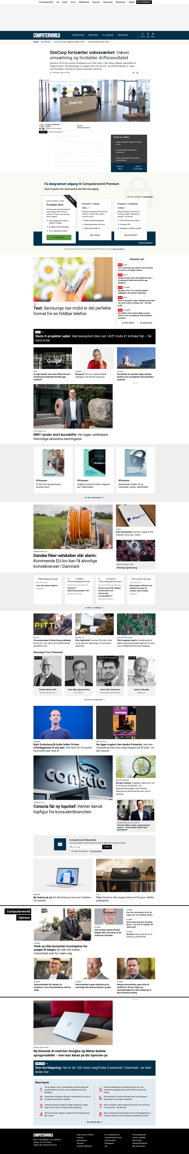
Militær (78, 637)
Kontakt (131, 2)
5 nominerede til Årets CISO (98, 42)
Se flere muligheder (145, 243)
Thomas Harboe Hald (47, 690)
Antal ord (120, 166)
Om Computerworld (46, 2)
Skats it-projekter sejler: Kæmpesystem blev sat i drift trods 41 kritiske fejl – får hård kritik (136, 303)
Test (35, 304)
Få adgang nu (59, 237)
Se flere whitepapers (94, 497)
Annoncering (107, 2)
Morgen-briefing (122, 780)
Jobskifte (37, 802)
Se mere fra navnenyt (93, 700)
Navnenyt (80, 1143)
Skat (125, 297)
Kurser (73, 2)
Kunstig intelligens (124, 637)
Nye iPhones (45, 42)
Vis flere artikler (128, 323)
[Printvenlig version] (137, 73)
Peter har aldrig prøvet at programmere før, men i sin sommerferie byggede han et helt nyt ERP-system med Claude (125, 1089)
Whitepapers (109, 1143)
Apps (125, 275)
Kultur (36, 637)
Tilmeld (107, 847)
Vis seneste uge (146, 323)
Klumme (126, 287)
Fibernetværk (38, 551)
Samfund (123, 35)
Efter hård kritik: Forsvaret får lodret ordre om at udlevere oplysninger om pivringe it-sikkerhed (125, 1098)
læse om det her (118, 249)
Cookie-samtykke (139, 1138)
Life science (38, 431)
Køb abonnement (144, 2)
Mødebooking (84, 2)
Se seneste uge (93, 1122)
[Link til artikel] (73, 279)
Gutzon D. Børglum (141, 690)
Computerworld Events (113, 1138)
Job (57, 2)
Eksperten (96, 2)
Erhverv (93, 35)
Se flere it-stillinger (93, 608)
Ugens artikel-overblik (85, 1135)
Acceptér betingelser (80, 851)
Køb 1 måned (95, 235)
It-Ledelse (107, 35)
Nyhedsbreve (120, 2)
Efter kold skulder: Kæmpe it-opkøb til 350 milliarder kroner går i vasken (67, 1114)
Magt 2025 (40, 1063)
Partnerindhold (110, 1140)
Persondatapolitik (139, 1135)
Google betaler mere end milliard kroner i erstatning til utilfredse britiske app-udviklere (135, 280)
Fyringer (36, 741)
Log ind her (148, 197)
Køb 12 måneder (130, 235)
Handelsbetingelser (139, 1143)
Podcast (80, 1138)
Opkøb (118, 529)
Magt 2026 (100, 741)
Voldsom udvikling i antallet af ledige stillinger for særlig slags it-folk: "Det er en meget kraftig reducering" (66, 1106)
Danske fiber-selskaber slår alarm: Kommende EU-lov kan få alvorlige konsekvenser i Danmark (67, 1098)
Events (64, 2)
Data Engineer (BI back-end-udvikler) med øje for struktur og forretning (141, 588)
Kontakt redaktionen (84, 1146)
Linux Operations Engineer (47, 585)
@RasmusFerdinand (83, 127)
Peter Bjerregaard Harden (79, 690)
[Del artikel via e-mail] (134, 73)
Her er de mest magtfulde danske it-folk (69, 42)
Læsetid (138, 166)
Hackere (126, 310)
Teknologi (78, 35)
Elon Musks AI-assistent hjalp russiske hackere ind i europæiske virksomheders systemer (135, 315)
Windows (36, 894)
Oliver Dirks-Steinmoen (110, 690)
